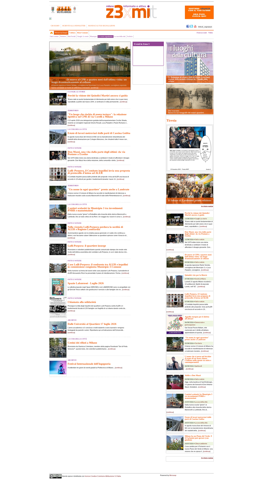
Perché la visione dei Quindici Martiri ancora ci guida (98, 95)
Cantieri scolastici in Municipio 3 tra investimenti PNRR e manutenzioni (95, 209)
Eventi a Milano (200, 279)
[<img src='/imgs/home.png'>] (51, 33)
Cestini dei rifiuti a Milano (82, 342)
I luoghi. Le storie (82, 36)
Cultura (72, 33)
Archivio (130, 36)
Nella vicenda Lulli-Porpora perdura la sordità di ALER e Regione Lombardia (95, 228)
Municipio (93, 36)
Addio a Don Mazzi (193, 375)
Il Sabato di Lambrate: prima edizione (189, 200)
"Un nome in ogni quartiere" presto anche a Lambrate (98, 189)
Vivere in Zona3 (61, 33)
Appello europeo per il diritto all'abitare (197, 318)
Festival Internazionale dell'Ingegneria (89, 363)
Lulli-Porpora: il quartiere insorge (87, 245)
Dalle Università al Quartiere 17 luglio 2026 (92, 323)
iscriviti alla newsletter (73, 26)
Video (210, 33)
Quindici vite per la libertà (196, 275)
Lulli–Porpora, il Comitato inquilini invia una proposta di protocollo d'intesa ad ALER (99, 171)
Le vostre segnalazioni (105, 36)
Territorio (63, 36)
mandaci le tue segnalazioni (101, 26)
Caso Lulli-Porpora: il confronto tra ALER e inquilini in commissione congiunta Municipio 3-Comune (98, 265)
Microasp (172, 475)
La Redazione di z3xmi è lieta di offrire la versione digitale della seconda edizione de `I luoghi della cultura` (189, 79)
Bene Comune (82, 33)
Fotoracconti (202, 33)
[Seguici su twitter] (191, 26)
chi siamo (55, 26)
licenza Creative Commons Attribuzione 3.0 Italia (103, 476)
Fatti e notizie (54, 36)
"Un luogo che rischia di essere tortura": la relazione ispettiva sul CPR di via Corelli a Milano (97, 115)
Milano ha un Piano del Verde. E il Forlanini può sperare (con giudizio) (198, 438)
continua (94, 88)
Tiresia (171, 120)
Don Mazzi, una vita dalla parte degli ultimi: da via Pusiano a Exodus (96, 153)
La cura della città (119, 36)
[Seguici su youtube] (195, 26)
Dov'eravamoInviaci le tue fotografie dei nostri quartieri (186, 112)
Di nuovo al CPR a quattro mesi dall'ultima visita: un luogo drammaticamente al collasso (89, 81)
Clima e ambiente (201, 443)
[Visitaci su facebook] (50, 18)
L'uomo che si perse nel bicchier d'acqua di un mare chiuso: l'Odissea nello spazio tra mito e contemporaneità (198, 359)
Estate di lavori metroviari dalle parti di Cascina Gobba (99, 133)
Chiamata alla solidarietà (82, 302)
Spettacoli (198, 366)
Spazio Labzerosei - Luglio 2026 (86, 283)
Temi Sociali (71, 36)
